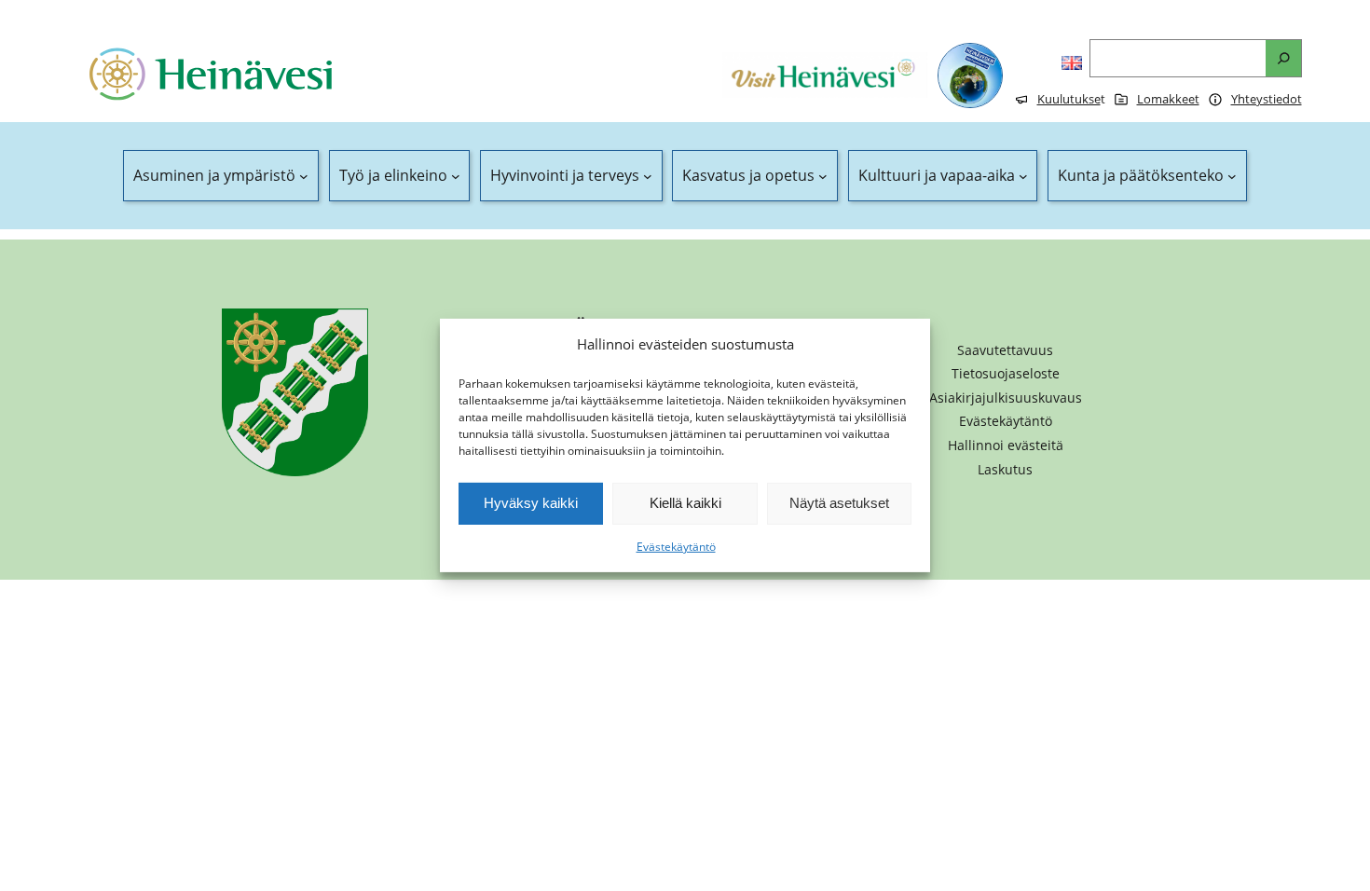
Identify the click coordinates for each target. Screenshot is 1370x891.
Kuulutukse (1069, 98)
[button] (1005, 445)
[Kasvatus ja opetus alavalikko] (823, 176)
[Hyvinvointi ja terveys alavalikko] (647, 176)
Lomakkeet (1168, 98)
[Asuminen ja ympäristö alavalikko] (303, 176)
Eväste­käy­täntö (676, 547)
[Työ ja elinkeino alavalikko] (455, 176)
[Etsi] (1283, 58)
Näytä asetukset (839, 503)
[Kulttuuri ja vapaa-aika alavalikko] (1023, 176)
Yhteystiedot (1266, 98)
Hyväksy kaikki (531, 503)
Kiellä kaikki (685, 503)
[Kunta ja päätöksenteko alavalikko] (1232, 176)
